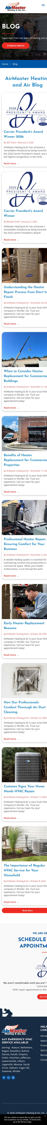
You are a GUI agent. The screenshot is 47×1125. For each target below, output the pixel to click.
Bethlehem (26, 1047)
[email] (9, 1078)
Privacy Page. (26, 1122)
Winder (16, 1071)
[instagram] (13, 1078)
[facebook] (4, 1078)
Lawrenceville (9, 1060)
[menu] (43, 5)
